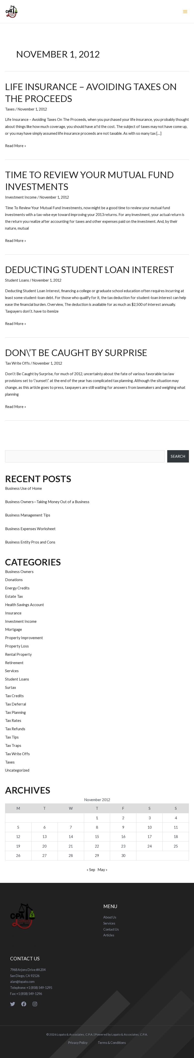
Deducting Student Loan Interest (89, 269)
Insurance (13, 613)
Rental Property (18, 654)
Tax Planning (15, 712)
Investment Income (21, 197)
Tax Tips (12, 737)
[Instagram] (34, 1004)
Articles (108, 935)
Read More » (15, 145)
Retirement (14, 663)
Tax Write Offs (17, 363)
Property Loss (17, 646)
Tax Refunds (15, 729)
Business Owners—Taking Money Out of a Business (47, 502)
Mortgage (13, 629)
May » (102, 869)
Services (12, 671)
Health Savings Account (24, 605)
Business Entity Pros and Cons (30, 542)
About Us (109, 917)
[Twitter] (12, 1004)
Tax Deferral (15, 704)
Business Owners (19, 571)
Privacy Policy (78, 1043)
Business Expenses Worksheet (30, 529)
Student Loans (17, 280)
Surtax (10, 687)
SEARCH (178, 456)
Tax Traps (13, 745)
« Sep (91, 869)
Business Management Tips (27, 515)
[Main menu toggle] (185, 11)
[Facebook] (23, 1004)
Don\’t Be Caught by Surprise (76, 352)
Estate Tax (14, 596)
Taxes (10, 109)
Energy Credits (17, 588)
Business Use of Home (23, 488)
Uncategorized (17, 770)
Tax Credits (14, 696)
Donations (14, 580)
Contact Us (111, 929)
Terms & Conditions (112, 1043)
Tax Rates (13, 720)
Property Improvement (24, 638)
